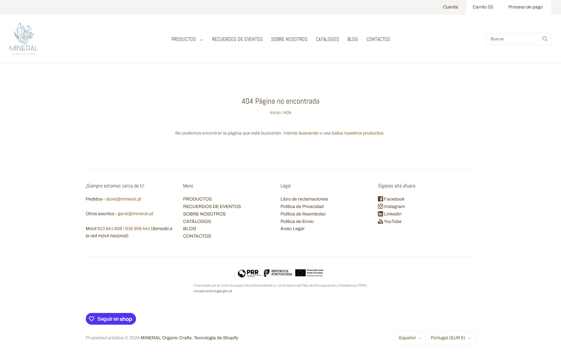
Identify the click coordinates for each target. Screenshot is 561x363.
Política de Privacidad (302, 206)
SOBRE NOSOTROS (289, 39)
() (483, 7)
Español (407, 337)
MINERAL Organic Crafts (166, 337)
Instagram (394, 206)
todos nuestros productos (357, 133)
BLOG (352, 39)
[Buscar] (545, 39)
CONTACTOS (378, 39)
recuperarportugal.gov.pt (212, 291)
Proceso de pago (525, 7)
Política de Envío (297, 221)
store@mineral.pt (123, 199)
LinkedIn (392, 214)
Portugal (448, 337)
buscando (309, 133)
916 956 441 (137, 228)
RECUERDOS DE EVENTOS (237, 39)
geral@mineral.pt (135, 213)
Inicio (275, 112)
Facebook (394, 199)
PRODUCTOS (183, 39)
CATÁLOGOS (327, 39)
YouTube (392, 221)
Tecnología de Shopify (216, 337)
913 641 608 (109, 228)
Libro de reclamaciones (304, 199)
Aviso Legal (292, 228)
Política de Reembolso (303, 214)
